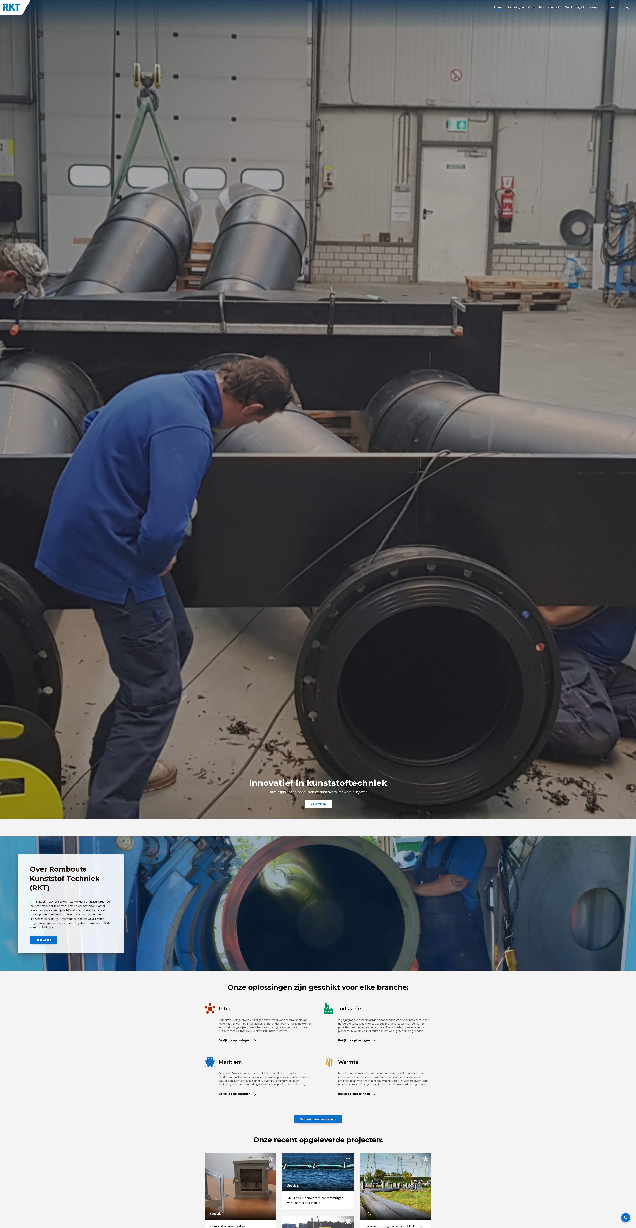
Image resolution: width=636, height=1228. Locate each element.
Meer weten (318, 803)
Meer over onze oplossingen (318, 1119)
